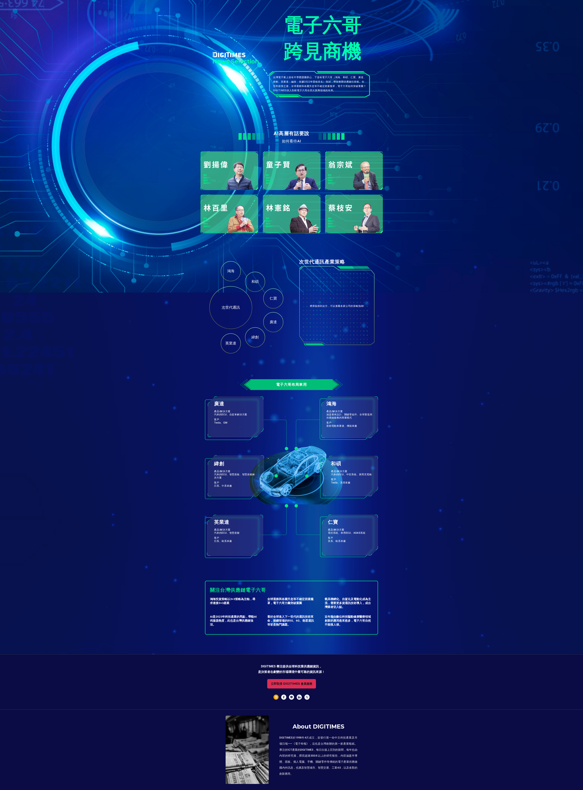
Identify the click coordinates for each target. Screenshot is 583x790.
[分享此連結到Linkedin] (299, 697)
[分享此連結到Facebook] (283, 697)
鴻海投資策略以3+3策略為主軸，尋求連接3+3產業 (232, 601)
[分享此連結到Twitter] (307, 697)
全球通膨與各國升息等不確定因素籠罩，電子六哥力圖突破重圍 (290, 601)
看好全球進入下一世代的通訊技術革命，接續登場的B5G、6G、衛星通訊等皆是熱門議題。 (290, 620)
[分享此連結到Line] (291, 697)
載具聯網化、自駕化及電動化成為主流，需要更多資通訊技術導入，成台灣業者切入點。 (348, 603)
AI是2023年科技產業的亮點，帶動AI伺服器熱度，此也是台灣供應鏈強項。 (233, 620)
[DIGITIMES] (276, 697)
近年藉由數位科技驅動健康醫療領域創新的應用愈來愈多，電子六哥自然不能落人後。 (348, 620)
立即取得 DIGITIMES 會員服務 (291, 683)
